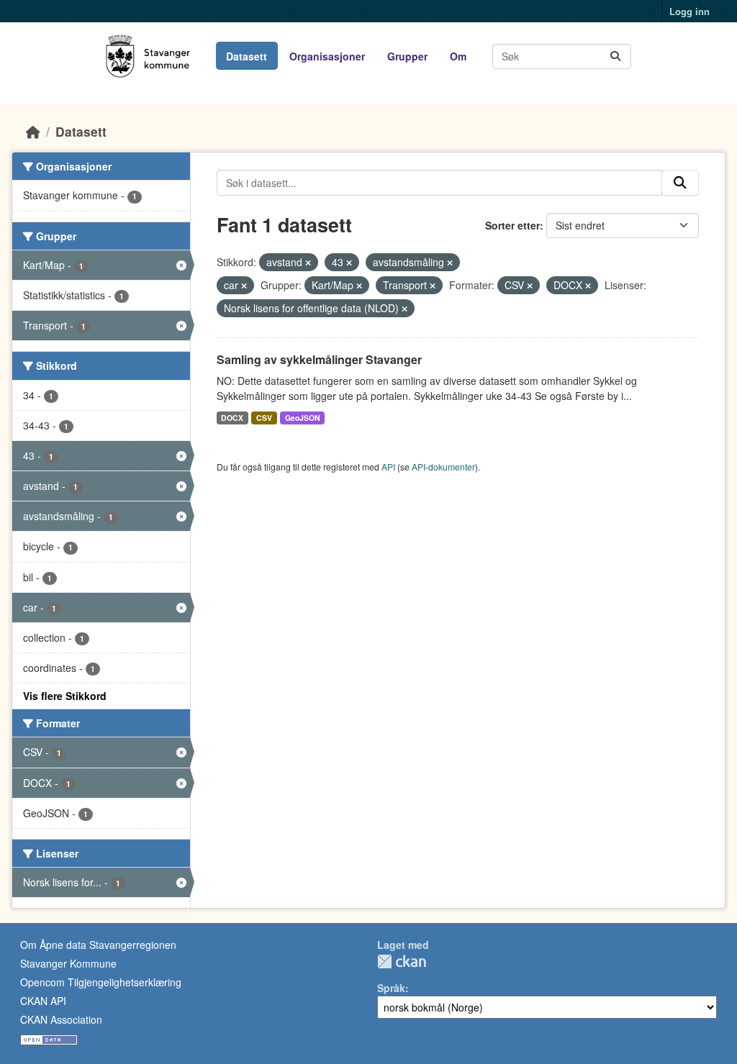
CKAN (401, 961)
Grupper (407, 56)
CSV (264, 417)
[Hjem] (33, 131)
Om (458, 56)
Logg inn (689, 11)
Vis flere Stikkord (65, 695)
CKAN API (43, 1000)
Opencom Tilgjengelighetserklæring (100, 982)
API (388, 466)
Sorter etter (512, 225)
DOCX (232, 417)
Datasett (246, 56)
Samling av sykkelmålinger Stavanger (319, 359)
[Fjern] (308, 262)
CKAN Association (61, 1019)
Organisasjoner (327, 56)
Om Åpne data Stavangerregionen (98, 944)
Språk (391, 988)
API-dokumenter (443, 466)
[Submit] (615, 56)
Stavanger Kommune (68, 963)
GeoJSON (302, 417)
